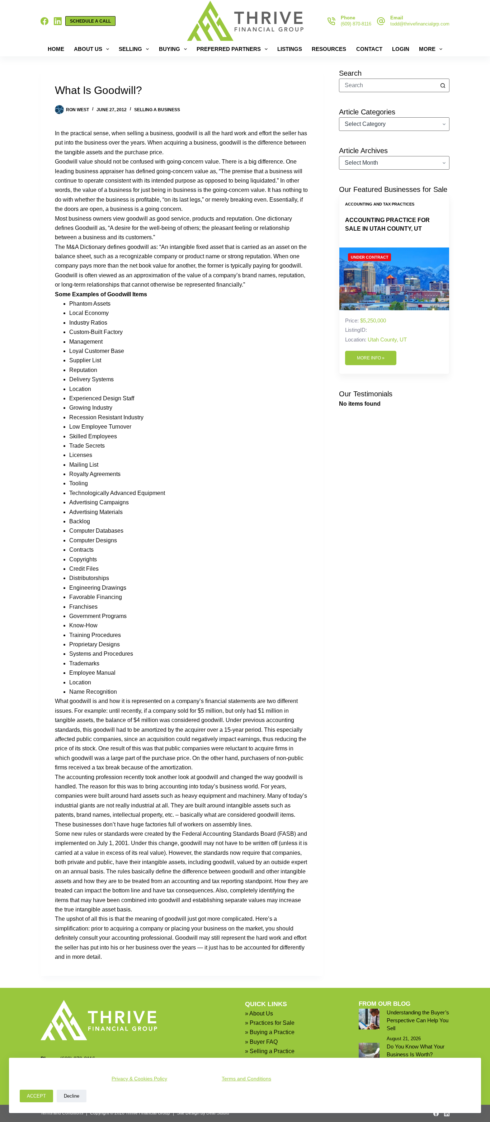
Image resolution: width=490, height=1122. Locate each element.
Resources (329, 49)
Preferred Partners (229, 49)
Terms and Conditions (246, 1078)
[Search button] (442, 85)
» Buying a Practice (270, 1032)
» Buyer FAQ (261, 1042)
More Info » (371, 357)
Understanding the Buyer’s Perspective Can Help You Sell (418, 1020)
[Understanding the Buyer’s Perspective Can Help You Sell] (369, 1019)
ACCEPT (36, 1096)
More (427, 49)
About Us (88, 49)
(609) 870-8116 (356, 24)
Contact (369, 49)
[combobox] (387, 85)
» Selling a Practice (270, 1051)
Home (56, 49)
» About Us (259, 1013)
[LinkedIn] (58, 21)
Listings (289, 49)
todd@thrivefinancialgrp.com (419, 24)
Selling (130, 49)
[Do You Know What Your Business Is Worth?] (369, 1053)
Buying (169, 49)
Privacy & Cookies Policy (139, 1078)
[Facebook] (44, 21)
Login (400, 49)
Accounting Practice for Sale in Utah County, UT (387, 224)
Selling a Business (157, 109)
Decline (71, 1096)
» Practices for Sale (270, 1023)
